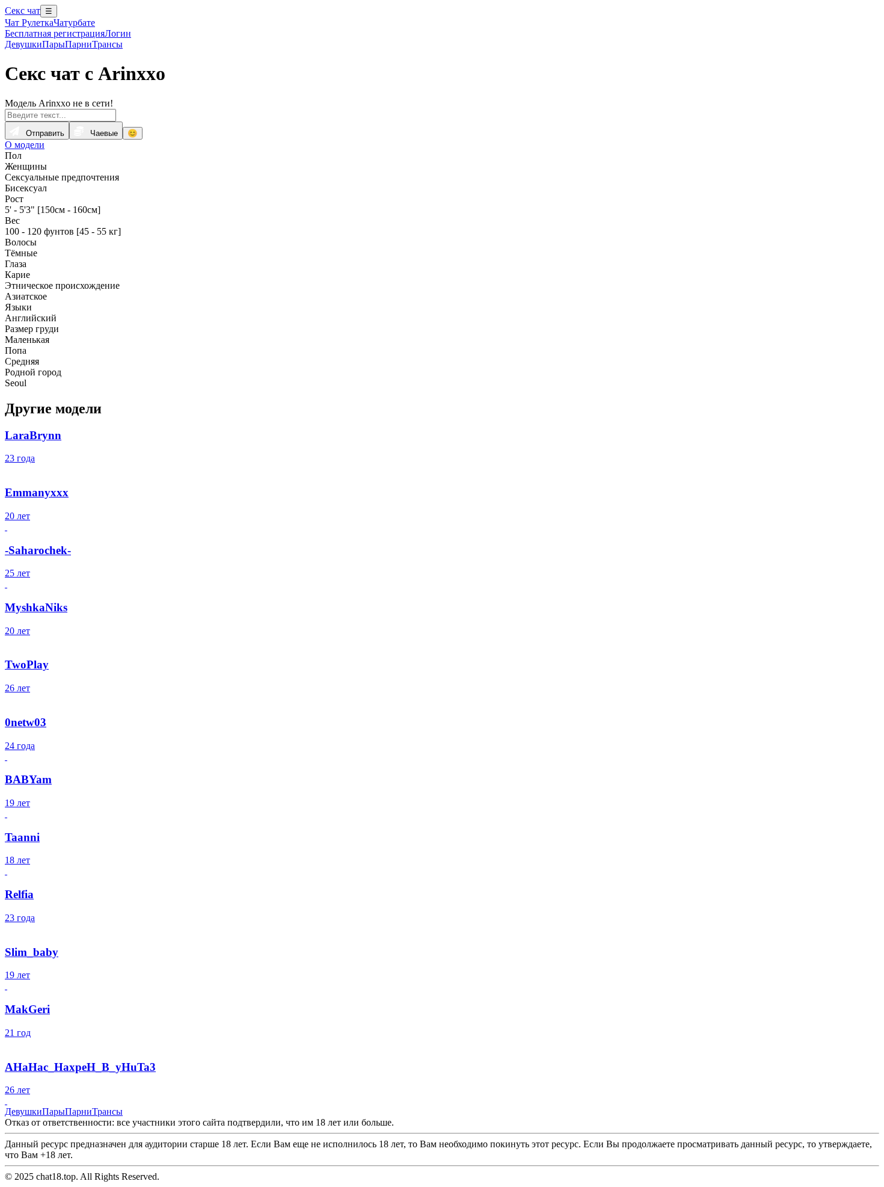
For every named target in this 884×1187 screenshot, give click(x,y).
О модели (25, 145)
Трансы (107, 44)
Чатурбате (74, 22)
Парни (78, 44)
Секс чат (22, 10)
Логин (118, 33)
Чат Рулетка (29, 22)
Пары (53, 44)
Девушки (23, 44)
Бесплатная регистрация (55, 33)
